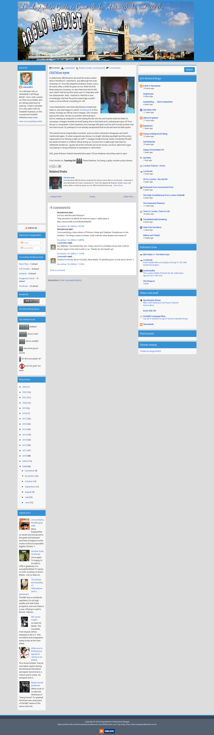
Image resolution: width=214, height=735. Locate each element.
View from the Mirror (152, 227)
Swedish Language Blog (154, 316)
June (27, 502)
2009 (24, 461)
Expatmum (148, 126)
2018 (24, 413)
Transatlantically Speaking (155, 219)
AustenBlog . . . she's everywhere (157, 102)
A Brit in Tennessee (151, 86)
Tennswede (148, 324)
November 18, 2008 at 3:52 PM (70, 226)
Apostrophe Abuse (152, 300)
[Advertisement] (31, 175)
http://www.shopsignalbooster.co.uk (141, 724)
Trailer (146, 284)
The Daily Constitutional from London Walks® (164, 195)
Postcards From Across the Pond (158, 187)
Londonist (147, 171)
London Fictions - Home (154, 166)
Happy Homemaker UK (153, 150)
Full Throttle (24, 269)
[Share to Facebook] (59, 166)
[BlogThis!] (53, 166)
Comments (28, 248)
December (29, 471)
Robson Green (85, 68)
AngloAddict (105, 722)
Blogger (126, 722)
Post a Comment (57, 270)
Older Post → (129, 196)
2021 (24, 397)
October (28, 481)
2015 (24, 429)
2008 (24, 466)
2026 (24, 387)
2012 (24, 445)
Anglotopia (148, 94)
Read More (118, 185)
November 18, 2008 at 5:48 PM (70, 240)
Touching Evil (99, 68)
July (27, 497)
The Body (23, 286)
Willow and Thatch (151, 235)
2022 (24, 392)
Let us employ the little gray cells (37, 523)
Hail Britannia (149, 142)
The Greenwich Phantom (154, 203)
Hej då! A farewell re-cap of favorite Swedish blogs (165, 319)
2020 (24, 403)
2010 (24, 456)
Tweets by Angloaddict (150, 351)
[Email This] (50, 166)
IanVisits (147, 158)
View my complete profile (30, 121)
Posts (26, 243)
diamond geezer (150, 118)
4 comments (114, 68)
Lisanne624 (69, 68)
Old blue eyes (59, 73)
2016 (24, 424)
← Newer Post (55, 196)
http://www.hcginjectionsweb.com (83, 724)
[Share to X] (56, 166)
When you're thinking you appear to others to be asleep (36, 654)
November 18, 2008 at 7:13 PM (70, 253)
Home (92, 196)
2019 (24, 408)
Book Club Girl (149, 311)
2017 (24, 418)
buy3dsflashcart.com (107, 724)
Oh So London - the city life (155, 179)
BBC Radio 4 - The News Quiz (156, 254)
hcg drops (121, 724)
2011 (24, 450)
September (30, 487)
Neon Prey (23, 264)
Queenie (22, 273)
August (28, 492)
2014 (24, 434)
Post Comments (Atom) (71, 280)
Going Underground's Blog (155, 134)
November (29, 476)
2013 (24, 440)
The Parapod (149, 281)
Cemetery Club (149, 110)
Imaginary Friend (26, 278)
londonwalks (149, 270)
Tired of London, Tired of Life (156, 211)
